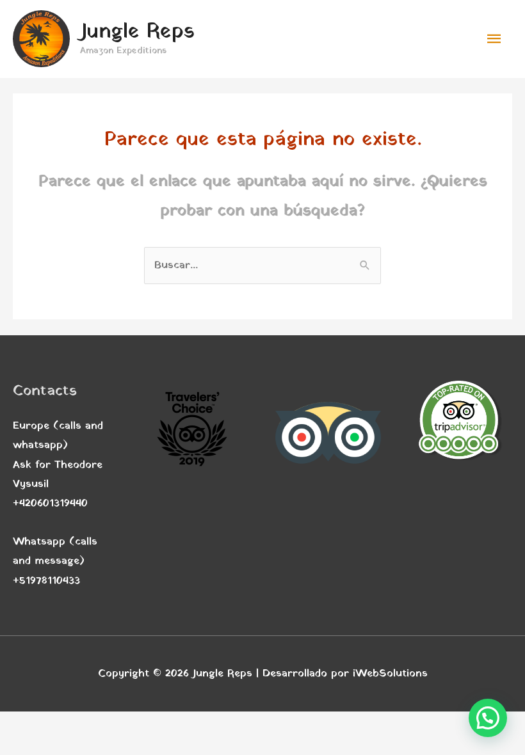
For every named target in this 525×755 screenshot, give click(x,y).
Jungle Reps (137, 32)
